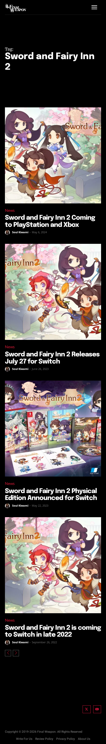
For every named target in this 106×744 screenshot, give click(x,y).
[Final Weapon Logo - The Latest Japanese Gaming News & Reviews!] (15, 7)
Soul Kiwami (20, 232)
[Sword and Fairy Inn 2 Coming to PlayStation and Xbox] (53, 155)
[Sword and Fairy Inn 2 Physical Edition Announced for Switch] (53, 428)
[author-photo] (8, 232)
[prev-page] (8, 653)
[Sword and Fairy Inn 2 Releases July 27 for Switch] (53, 292)
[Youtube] (97, 709)
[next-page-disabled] (16, 653)
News (10, 210)
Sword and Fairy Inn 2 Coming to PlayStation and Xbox (50, 221)
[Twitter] (87, 709)
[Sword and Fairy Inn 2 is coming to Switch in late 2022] (53, 565)
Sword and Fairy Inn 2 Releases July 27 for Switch (52, 358)
